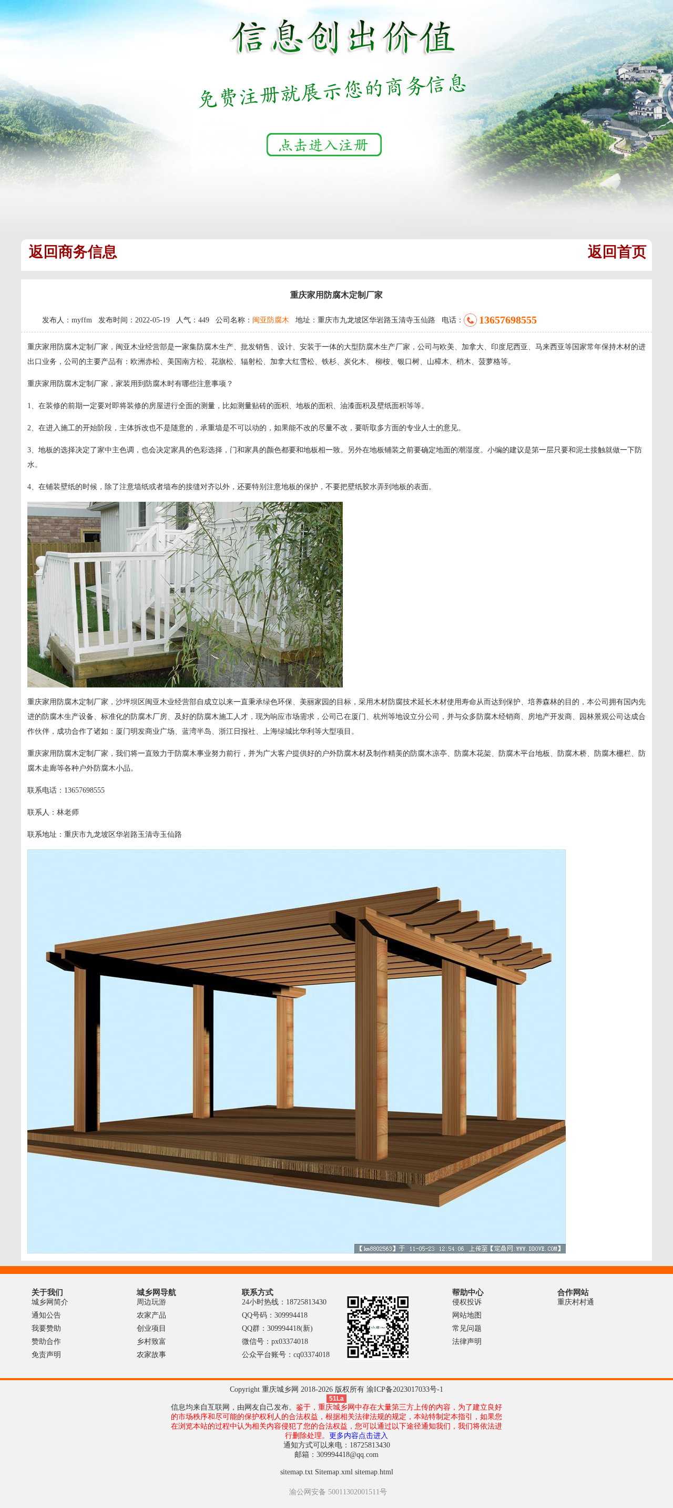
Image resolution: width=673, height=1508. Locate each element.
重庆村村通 (575, 1302)
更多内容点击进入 (358, 1436)
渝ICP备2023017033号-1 (404, 1389)
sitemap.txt (296, 1472)
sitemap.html (374, 1472)
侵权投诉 (467, 1302)
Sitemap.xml (334, 1472)
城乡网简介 (50, 1302)
